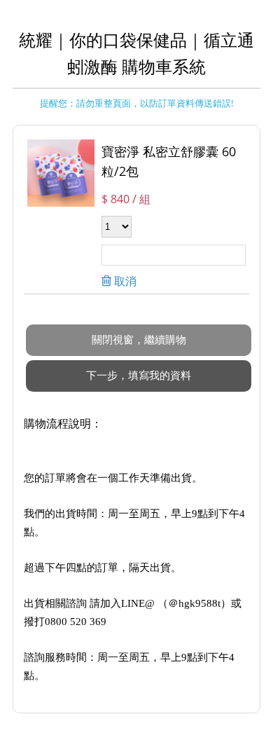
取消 (123, 281)
